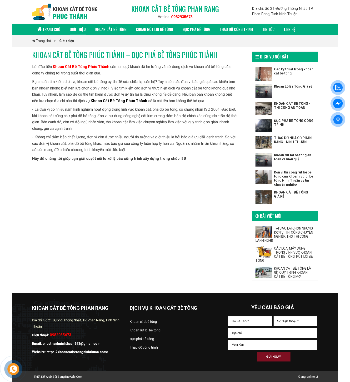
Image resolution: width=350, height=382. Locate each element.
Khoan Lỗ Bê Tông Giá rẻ (293, 86)
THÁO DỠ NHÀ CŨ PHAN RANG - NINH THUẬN (293, 140)
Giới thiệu (78, 29)
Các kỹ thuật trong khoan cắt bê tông (293, 71)
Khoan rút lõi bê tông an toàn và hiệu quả (292, 157)
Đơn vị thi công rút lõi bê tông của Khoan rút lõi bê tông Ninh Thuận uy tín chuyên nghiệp (293, 178)
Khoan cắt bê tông (110, 29)
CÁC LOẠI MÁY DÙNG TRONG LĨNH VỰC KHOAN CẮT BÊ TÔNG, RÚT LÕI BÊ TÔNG (284, 254)
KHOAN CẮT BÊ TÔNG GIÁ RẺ (291, 194)
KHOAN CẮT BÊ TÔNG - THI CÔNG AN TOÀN (292, 106)
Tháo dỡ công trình (236, 29)
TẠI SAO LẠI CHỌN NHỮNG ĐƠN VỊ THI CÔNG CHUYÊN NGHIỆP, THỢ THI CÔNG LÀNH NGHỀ (284, 234)
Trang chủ (51, 29)
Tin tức (268, 29)
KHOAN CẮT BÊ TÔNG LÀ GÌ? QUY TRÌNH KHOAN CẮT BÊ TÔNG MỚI (292, 272)
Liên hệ (289, 29)
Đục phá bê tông (196, 29)
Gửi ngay (273, 356)
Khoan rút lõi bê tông (154, 29)
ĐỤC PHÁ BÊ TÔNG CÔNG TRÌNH (294, 123)
